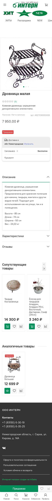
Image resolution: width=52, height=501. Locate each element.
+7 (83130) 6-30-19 (13, 422)
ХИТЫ (8, 20)
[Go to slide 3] (28, 86)
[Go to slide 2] (26, 86)
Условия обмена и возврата (17, 470)
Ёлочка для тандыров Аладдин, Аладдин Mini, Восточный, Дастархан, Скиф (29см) (38, 306)
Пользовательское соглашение (19, 465)
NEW (39, 20)
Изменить (28, 144)
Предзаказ (19, 488)
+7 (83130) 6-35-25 (13, 426)
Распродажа (24, 20)
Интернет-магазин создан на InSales (19, 479)
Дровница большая (9, 377)
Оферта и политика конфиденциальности (25, 459)
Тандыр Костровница (11, 300)
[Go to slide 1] (23, 86)
